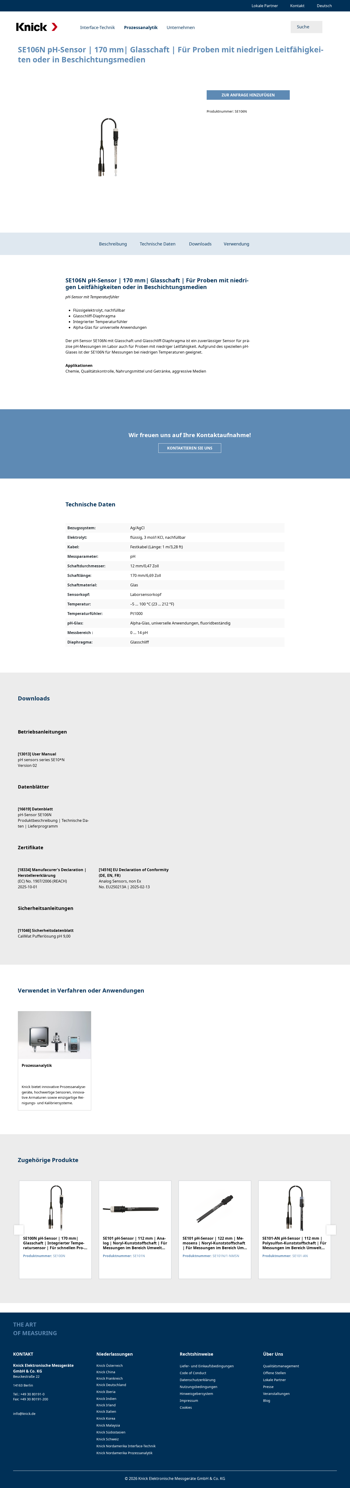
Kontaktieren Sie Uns (189, 448)
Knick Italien (106, 1411)
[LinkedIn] (325, 1334)
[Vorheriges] (19, 1230)
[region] (107, 149)
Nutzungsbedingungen (198, 1386)
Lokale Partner (274, 1380)
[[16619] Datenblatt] (53, 813)
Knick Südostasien (110, 1432)
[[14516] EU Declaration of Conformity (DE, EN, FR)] (134, 874)
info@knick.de (24, 1413)
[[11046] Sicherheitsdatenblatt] (53, 929)
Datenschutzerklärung (197, 1380)
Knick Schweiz (107, 1439)
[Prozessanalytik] (54, 1060)
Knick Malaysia (108, 1425)
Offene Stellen (274, 1373)
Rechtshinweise (196, 1354)
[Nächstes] (331, 1230)
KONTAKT (23, 1354)
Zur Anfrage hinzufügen (248, 95)
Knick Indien (106, 1398)
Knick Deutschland (111, 1385)
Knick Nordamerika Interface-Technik (125, 1446)
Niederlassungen (114, 1354)
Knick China (105, 1372)
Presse (268, 1386)
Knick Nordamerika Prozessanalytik (124, 1453)
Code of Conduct (193, 1373)
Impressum (189, 1400)
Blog (266, 1400)
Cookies (186, 1407)
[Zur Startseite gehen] (37, 27)
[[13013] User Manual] (53, 755)
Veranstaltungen (276, 1393)
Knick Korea (105, 1418)
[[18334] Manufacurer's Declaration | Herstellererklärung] (53, 874)
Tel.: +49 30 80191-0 (29, 1394)
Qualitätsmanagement (281, 1366)
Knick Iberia (105, 1391)
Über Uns (273, 1354)
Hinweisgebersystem (196, 1393)
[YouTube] (334, 1334)
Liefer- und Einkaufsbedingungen (207, 1366)
